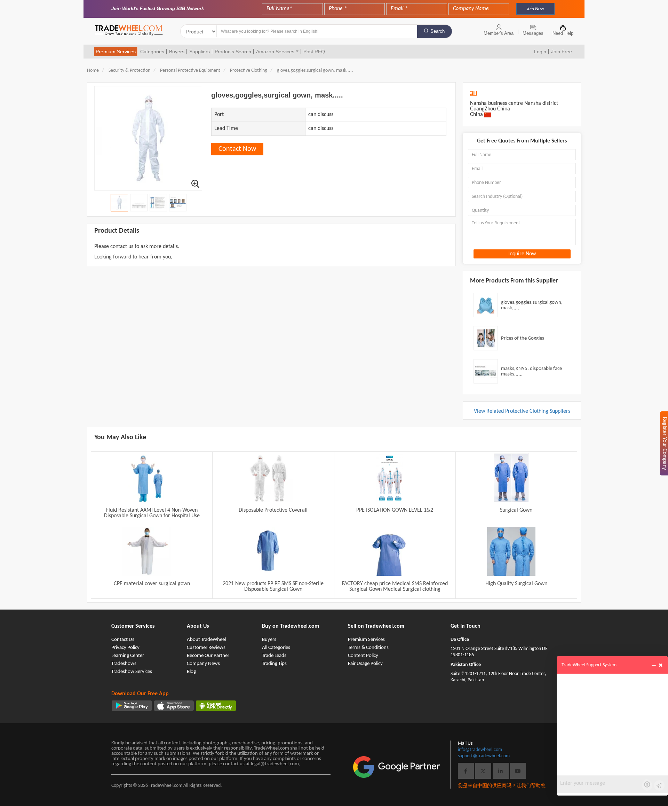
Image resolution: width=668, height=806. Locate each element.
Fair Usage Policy (365, 663)
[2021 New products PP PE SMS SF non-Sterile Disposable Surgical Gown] (268, 551)
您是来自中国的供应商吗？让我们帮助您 (502, 786)
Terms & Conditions (368, 647)
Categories (152, 51)
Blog (191, 671)
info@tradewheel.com (480, 749)
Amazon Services (275, 51)
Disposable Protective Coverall (273, 510)
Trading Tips (274, 663)
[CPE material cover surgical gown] (146, 551)
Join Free (561, 51)
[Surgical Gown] (511, 478)
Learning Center (127, 655)
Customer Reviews (206, 647)
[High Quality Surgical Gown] (511, 551)
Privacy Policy (125, 647)
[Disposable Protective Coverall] (268, 478)
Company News (203, 663)
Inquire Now (522, 254)
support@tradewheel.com (484, 756)
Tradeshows (123, 663)
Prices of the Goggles (522, 338)
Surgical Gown (516, 510)
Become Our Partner (208, 655)
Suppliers (199, 51)
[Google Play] (131, 705)
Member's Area (499, 33)
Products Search (233, 51)
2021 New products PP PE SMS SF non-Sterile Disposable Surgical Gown (273, 586)
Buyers (176, 51)
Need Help (562, 33)
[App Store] (173, 705)
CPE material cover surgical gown (152, 584)
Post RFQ (314, 51)
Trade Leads (274, 655)
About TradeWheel (206, 639)
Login (540, 51)
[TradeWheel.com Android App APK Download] (216, 705)
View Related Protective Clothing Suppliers (522, 411)
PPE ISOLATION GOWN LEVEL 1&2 (394, 510)
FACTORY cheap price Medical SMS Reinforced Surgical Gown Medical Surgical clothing (395, 586)
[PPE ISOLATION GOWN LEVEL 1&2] (389, 478)
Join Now (535, 8)
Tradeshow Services (131, 671)
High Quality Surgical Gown (516, 584)
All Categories (276, 647)
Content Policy (363, 655)
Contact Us (122, 639)
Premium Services (116, 51)
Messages (533, 33)
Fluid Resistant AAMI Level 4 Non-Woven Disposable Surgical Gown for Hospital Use (152, 513)
